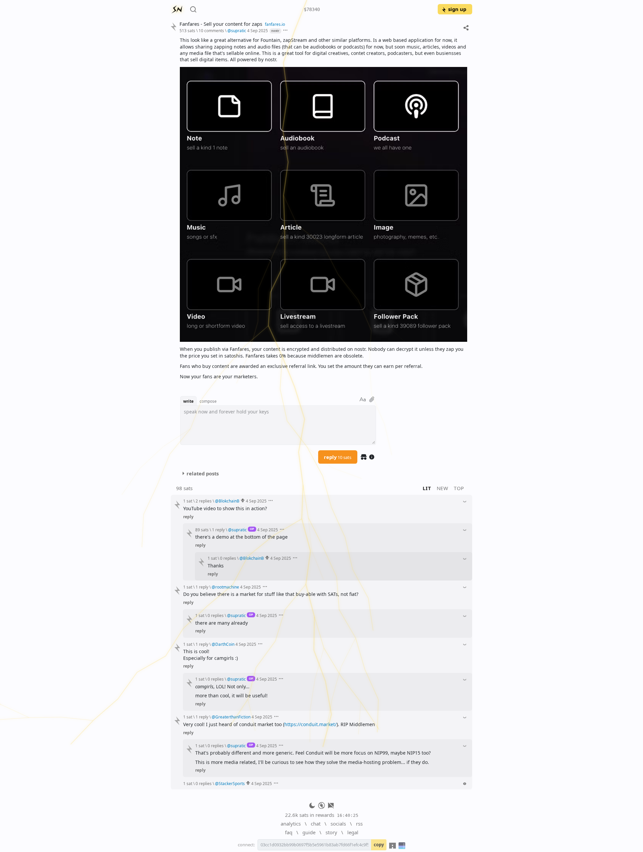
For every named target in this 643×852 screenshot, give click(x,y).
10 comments (211, 30)
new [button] (442, 488)
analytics (291, 823)
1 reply (218, 529)
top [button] (459, 488)
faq (288, 832)
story (331, 832)
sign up (457, 9)
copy (379, 845)
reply (337, 457)
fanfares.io (275, 24)
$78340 (312, 9)
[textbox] (323, 208)
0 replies (228, 558)
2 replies (204, 501)
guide (308, 832)
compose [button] (208, 401)
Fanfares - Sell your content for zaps (221, 24)
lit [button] (427, 488)
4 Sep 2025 (257, 30)
